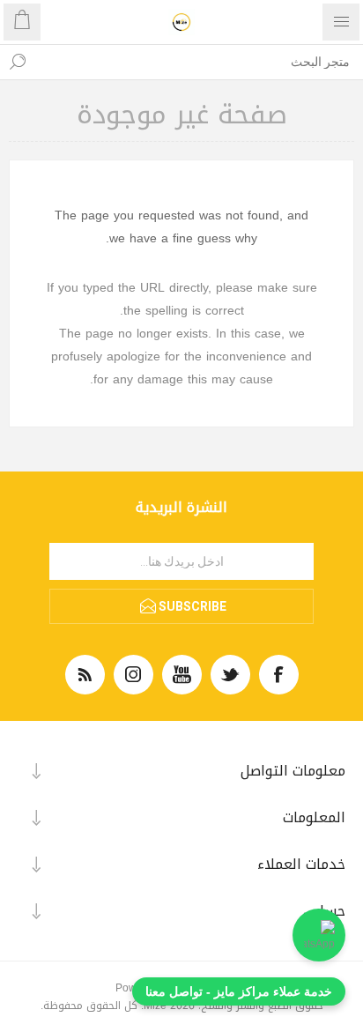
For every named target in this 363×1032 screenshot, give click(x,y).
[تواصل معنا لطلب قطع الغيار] (319, 935)
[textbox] (199, 61)
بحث (17, 61)
